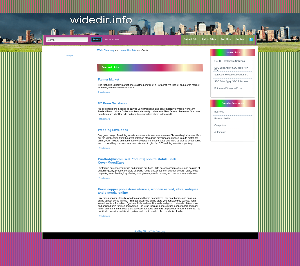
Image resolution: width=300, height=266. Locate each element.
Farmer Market (108, 79)
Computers (220, 125)
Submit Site (190, 39)
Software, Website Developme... (231, 74)
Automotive (220, 132)
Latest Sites (209, 39)
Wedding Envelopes (113, 130)
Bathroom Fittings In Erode (228, 88)
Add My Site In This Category (150, 231)
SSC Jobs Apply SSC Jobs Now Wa (231, 69)
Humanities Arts (127, 50)
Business (219, 111)
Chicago (68, 55)
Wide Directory (105, 50)
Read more (104, 92)
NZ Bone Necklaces (112, 103)
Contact (240, 39)
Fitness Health (222, 118)
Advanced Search (113, 39)
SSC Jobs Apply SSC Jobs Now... (232, 81)
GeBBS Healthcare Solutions (229, 61)
